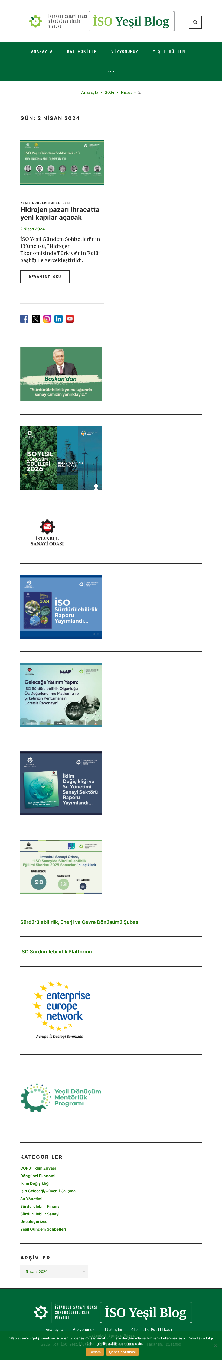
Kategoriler (82, 51)
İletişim (113, 1329)
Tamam (95, 1352)
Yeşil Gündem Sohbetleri (45, 202)
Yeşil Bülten (169, 51)
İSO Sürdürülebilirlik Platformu (56, 951)
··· (111, 71)
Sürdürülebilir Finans (40, 1206)
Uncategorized (34, 1221)
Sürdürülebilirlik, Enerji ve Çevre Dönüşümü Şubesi (80, 922)
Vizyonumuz (124, 51)
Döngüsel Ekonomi (38, 1175)
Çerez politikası (122, 1352)
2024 (109, 92)
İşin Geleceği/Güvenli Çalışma (48, 1191)
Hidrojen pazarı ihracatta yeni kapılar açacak (59, 213)
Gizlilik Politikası (151, 1329)
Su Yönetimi (31, 1198)
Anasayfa (42, 51)
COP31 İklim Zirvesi (38, 1168)
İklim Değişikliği (35, 1183)
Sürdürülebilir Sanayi (40, 1214)
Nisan (126, 92)
